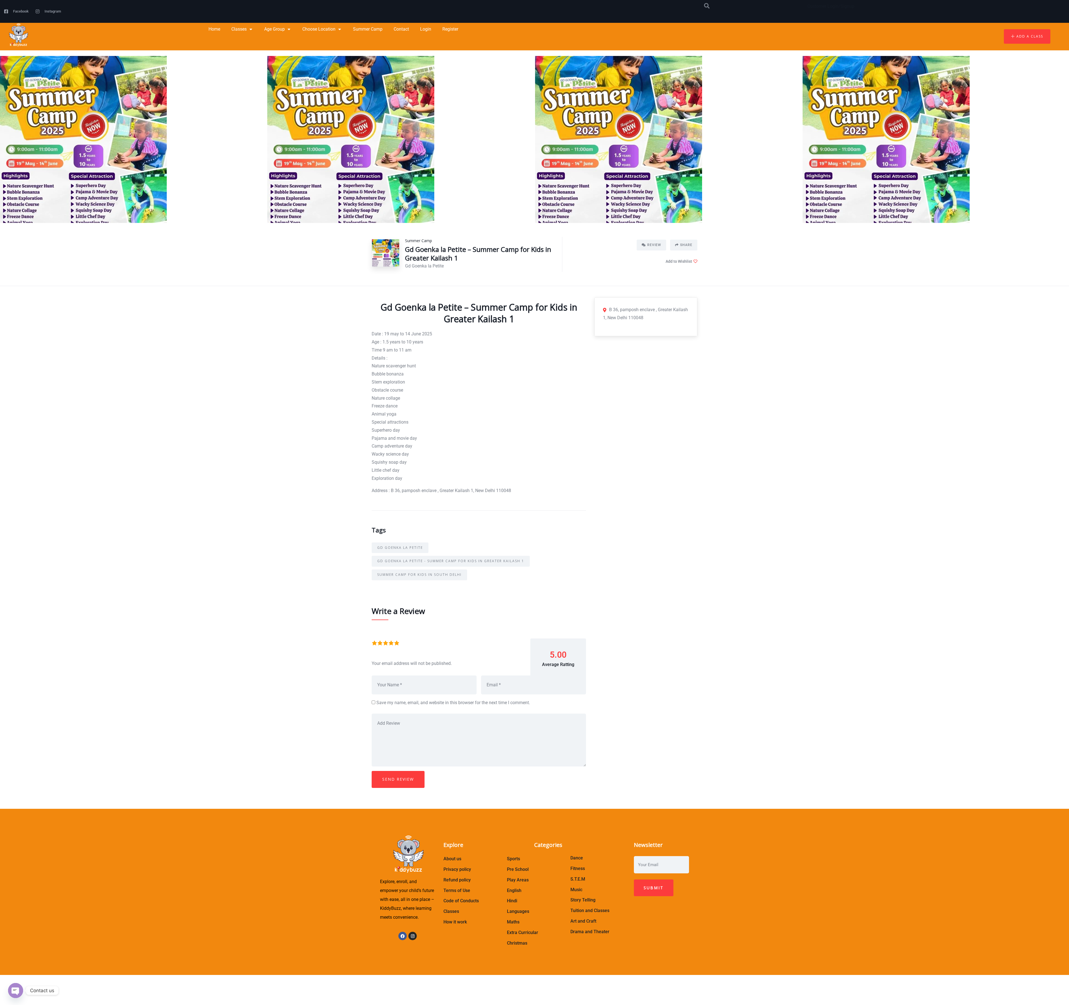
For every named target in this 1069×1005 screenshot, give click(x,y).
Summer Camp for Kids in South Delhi (419, 574)
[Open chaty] (15, 990)
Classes (239, 29)
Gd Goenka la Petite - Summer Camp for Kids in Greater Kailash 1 (450, 561)
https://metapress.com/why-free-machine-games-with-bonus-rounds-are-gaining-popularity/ (563, 981)
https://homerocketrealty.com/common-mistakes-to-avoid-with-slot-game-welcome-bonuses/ (479, 998)
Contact (401, 29)
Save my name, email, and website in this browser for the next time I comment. (453, 702)
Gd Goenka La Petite (400, 547)
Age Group (274, 29)
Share (686, 245)
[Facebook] (402, 936)
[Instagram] (412, 936)
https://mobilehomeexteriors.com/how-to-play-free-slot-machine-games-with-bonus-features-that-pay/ (478, 989)
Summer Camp (368, 29)
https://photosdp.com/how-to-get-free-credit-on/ (426, 981)
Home (214, 29)
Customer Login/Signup (830, 6)
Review (654, 245)
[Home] (18, 35)
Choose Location (318, 29)
